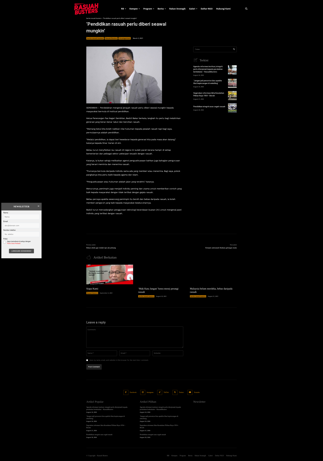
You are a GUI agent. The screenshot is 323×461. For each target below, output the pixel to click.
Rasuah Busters (111, 38)
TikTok (166, 392)
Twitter (181, 392)
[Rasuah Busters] (86, 9)
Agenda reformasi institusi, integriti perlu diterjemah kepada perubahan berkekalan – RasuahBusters (208, 69)
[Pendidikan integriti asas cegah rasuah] (232, 107)
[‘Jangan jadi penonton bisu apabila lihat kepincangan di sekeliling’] (232, 83)
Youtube (197, 392)
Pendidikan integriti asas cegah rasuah (209, 107)
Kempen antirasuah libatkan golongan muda (221, 248)
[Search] (234, 49)
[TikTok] (159, 392)
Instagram (150, 392)
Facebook (133, 392)
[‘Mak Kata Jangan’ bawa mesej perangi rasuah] (161, 274)
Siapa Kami (92, 288)
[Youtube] (189, 392)
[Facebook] (125, 392)
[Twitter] (174, 392)
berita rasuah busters (93, 18)
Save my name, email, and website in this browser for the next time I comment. (119, 360)
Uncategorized (124, 38)
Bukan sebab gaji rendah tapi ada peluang (101, 248)
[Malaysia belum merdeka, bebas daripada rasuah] (213, 274)
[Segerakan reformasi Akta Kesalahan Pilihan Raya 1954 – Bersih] (232, 95)
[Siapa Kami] (109, 274)
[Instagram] (142, 392)
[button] (246, 9)
